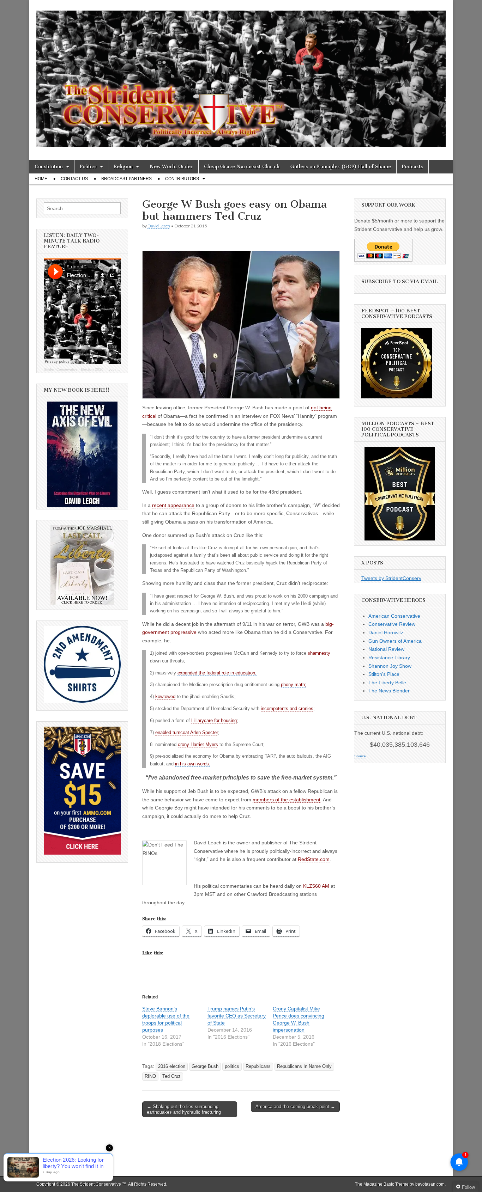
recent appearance (173, 505)
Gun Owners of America (395, 641)
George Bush (205, 1066)
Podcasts (412, 167)
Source (360, 756)
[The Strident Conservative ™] (241, 74)
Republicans (258, 1066)
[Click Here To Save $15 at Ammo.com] (82, 853)
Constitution (49, 167)
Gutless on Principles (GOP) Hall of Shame (340, 167)
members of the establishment (286, 799)
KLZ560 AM (316, 886)
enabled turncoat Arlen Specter (186, 732)
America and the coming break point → (295, 1106)
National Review (386, 649)
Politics (88, 167)
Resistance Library (389, 657)
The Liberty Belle (387, 682)
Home (41, 178)
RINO (150, 1076)
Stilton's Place (383, 674)
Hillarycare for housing (214, 720)
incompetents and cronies (287, 708)
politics (232, 1066)
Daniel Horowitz (385, 632)
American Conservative (394, 616)
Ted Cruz (171, 1076)
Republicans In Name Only (304, 1066)
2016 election (171, 1066)
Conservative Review (391, 624)
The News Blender (389, 690)
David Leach (158, 225)
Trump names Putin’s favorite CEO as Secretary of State (236, 1016)
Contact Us (74, 178)
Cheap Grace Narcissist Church (241, 167)
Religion (123, 167)
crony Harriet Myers (198, 744)
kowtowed (165, 696)
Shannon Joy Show (389, 666)
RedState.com (314, 859)
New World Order (171, 167)
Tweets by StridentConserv (391, 578)
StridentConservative (61, 369)
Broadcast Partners (126, 178)
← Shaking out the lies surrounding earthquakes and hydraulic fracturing (184, 1109)
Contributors (182, 178)
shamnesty (319, 653)
